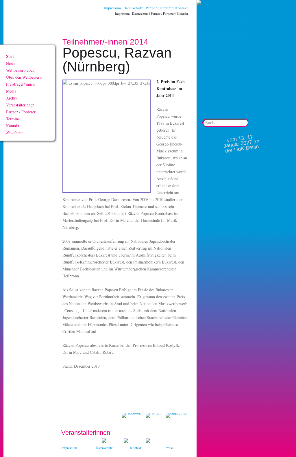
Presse (168, 447)
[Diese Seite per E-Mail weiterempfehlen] (176, 415)
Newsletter (14, 132)
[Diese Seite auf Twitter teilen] (153, 415)
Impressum (112, 7)
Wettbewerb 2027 (20, 70)
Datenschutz (133, 7)
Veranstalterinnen (20, 105)
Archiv (11, 98)
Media (11, 91)
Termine (13, 118)
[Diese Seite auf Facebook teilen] (131, 415)
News (10, 63)
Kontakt (181, 7)
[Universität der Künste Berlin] (148, 441)
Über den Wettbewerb (24, 77)
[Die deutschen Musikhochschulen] (126, 441)
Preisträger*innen (20, 84)
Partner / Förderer (159, 7)
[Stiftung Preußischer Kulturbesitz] (104, 441)
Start (10, 56)
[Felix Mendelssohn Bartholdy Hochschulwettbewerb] (233, 48)
